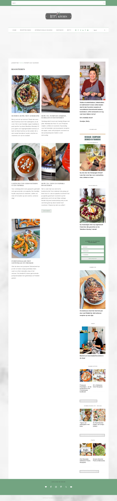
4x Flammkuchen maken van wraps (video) (98, 424)
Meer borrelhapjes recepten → (92, 435)
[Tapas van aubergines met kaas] (86, 421)
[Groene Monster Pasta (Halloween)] (99, 449)
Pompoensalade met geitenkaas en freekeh (22, 262)
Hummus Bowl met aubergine (25, 116)
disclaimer (66, 497)
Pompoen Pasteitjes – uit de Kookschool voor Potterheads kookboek (85, 388)
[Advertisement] (58, 46)
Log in (72, 497)
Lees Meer (46, 210)
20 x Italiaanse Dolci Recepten (98, 386)
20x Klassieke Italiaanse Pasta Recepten (85, 460)
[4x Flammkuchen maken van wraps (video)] (99, 421)
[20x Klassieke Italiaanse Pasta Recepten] (86, 449)
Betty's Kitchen (58, 16)
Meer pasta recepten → (89, 471)
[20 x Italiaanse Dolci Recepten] (99, 375)
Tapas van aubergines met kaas (85, 424)
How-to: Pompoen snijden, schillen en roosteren (54, 117)
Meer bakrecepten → (88, 400)
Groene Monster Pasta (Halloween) (99, 460)
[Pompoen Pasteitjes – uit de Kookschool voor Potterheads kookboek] (86, 375)
